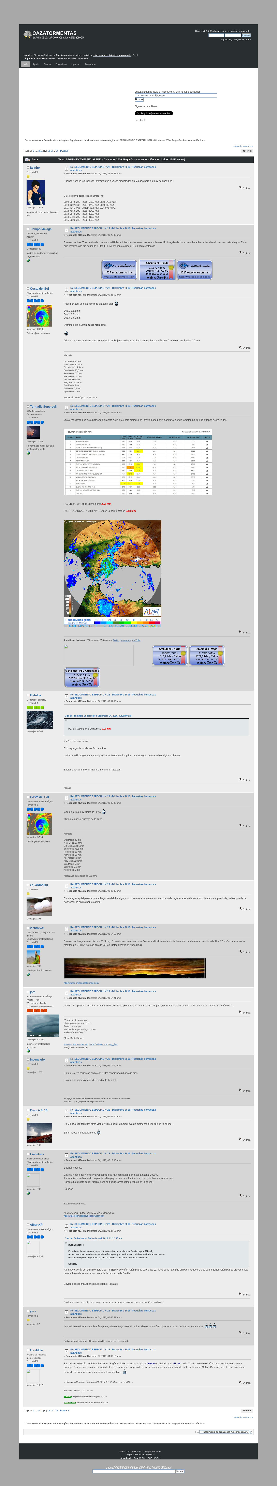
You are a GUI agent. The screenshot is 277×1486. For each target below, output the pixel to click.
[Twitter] (28, 261)
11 (41, 151)
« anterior (238, 146)
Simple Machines (153, 1451)
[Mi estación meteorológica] (28, 454)
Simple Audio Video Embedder (140, 1455)
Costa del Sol (39, 288)
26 (57, 151)
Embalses (37, 1154)
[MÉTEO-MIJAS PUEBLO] (28, 975)
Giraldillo (36, 1350)
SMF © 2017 (138, 1451)
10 (38, 151)
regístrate (245, 31)
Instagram (126, 640)
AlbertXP (36, 1224)
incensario (37, 1059)
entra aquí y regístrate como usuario (112, 55)
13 (48, 151)
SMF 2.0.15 (124, 1451)
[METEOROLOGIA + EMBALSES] (28, 1194)
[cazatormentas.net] (28, 1052)
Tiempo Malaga (41, 229)
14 (51, 151)
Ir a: (197, 1432)
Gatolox (35, 695)
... (36, 151)
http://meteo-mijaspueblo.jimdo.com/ (81, 983)
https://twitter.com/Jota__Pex (103, 1044)
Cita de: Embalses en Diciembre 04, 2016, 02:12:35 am (93, 1238)
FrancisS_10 (38, 1110)
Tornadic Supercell (43, 406)
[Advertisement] (138, 15)
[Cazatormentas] (69, 36)
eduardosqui (39, 885)
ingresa (234, 31)
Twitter (116, 640)
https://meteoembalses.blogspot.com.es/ (84, 1216)
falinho (35, 167)
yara (33, 1311)
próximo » (248, 146)
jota (32, 992)
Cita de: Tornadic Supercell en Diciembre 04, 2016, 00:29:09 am (98, 716)
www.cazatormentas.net (76, 1044)
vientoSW (37, 928)
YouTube (136, 640)
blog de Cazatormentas (36, 58)
